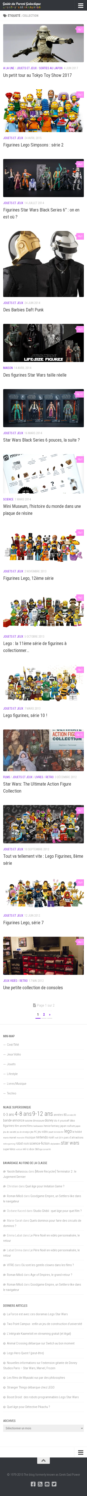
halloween (38, 1125)
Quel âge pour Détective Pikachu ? (28, 1407)
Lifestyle (12, 1074)
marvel (12, 1137)
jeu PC (33, 1131)
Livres (39, 777)
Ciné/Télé (13, 1045)
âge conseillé (45, 1149)
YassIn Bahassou (17, 1171)
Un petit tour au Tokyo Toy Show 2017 (37, 75)
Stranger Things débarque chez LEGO (30, 1387)
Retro (50, 777)
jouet (51, 1131)
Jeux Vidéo (10, 980)
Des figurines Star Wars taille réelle (35, 375)
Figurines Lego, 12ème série (28, 578)
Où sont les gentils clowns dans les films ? (47, 1265)
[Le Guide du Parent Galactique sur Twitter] (54, 1484)
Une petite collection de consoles (33, 987)
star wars (70, 1143)
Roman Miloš (15, 1196)
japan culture (67, 1125)
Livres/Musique (16, 1084)
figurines (8, 1126)
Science (8, 499)
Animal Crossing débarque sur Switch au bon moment (41, 1343)
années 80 (60, 1115)
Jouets (11, 1064)
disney (49, 1120)
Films (6, 777)
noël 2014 (59, 1137)
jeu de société (9, 1131)
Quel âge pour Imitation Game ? (44, 1186)
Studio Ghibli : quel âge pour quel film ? (57, 1211)
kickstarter (59, 1132)
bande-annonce (13, 1120)
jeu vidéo (43, 1131)
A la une (8, 68)
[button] (43, 43)
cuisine (28, 1120)
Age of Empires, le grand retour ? (51, 1275)
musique (30, 1137)
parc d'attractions (73, 1137)
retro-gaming (9, 1143)
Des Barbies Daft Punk (23, 309)
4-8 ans (23, 1113)
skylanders (55, 1143)
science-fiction (39, 1143)
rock (26, 1143)
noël (51, 1137)
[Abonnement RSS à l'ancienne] (40, 1484)
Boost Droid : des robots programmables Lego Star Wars (43, 1397)
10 (81, 394)
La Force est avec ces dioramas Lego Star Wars (37, 1314)
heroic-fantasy (51, 1125)
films (30, 1125)
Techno (11, 1093)
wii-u (26, 1149)
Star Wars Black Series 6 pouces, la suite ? (41, 440)
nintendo (42, 1137)
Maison (8, 368)
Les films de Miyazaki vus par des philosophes (36, 1378)
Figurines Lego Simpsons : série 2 (33, 145)
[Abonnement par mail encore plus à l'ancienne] (47, 1484)
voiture (19, 1149)
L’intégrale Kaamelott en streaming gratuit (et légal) (39, 1334)
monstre (20, 1137)
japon (77, 1125)
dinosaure (38, 1120)
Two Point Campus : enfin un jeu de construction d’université (44, 1324)
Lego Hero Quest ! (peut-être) (25, 1353)
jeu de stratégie (23, 1132)
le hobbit (77, 1131)
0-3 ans (8, 1114)
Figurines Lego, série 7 (23, 922)
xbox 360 (34, 1149)
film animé (21, 1125)
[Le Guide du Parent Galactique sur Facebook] (33, 1484)
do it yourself (61, 1120)
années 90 (71, 1115)
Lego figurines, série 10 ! (25, 715)
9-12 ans (42, 1113)
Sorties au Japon (51, 68)
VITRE (10, 1265)
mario (6, 1137)
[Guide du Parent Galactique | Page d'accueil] (28, 5)
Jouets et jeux (27, 68)
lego (68, 1131)
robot (19, 1143)
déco (72, 1120)
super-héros (9, 1149)
